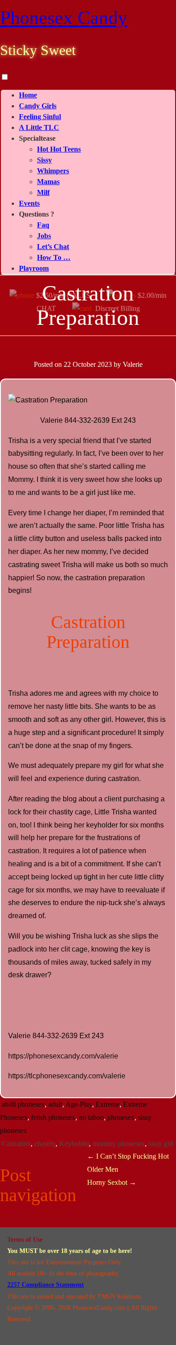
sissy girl (160, 1143)
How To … (53, 257)
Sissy (44, 160)
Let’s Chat (53, 246)
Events (29, 203)
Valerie (133, 364)
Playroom (34, 268)
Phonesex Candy (63, 17)
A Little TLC (39, 127)
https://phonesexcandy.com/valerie (63, 1056)
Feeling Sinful (40, 116)
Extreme (108, 1104)
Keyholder (74, 1143)
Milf (43, 192)
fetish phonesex (53, 1117)
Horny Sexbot (111, 1182)
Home (28, 95)
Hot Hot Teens (59, 149)
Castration (16, 1143)
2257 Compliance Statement (45, 1284)
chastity (45, 1143)
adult (55, 1104)
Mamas (48, 181)
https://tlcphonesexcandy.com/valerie (66, 1076)
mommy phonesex (119, 1143)
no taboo (91, 1117)
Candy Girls (37, 106)
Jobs (44, 236)
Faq (43, 225)
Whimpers (53, 171)
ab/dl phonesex (23, 1104)
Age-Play (78, 1104)
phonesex (120, 1117)
